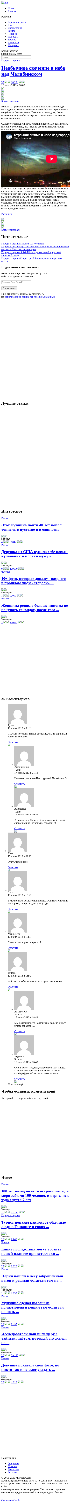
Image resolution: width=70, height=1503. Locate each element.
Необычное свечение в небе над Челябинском (33, 71)
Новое (11, 8)
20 (2, 1239)
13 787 (14, 1212)
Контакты (13, 1469)
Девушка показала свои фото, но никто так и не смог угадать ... (30, 1367)
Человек (12, 33)
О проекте (13, 1463)
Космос (12, 39)
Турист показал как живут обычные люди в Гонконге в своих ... (33, 1224)
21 (2, 1212)
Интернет (13, 45)
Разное (11, 30)
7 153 (14, 1293)
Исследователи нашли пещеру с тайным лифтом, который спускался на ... (34, 1338)
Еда (10, 25)
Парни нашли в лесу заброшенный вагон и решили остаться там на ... (32, 1278)
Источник (6, 214)
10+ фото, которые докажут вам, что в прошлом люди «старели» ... (33, 580)
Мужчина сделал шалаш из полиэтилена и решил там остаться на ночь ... (32, 1307)
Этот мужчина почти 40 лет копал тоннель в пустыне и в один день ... (32, 527)
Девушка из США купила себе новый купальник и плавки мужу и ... (34, 554)
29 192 (14, 1355)
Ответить (13, 742)
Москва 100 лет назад (32, 243)
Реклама (12, 1472)
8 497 (14, 1324)
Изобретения (15, 28)
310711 (13, 622)
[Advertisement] (25, 349)
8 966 (14, 1239)
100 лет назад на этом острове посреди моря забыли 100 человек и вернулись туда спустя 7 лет (35, 1195)
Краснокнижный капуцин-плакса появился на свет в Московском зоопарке (35, 248)
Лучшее (12, 11)
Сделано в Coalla (10, 1500)
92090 (13, 595)
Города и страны (17, 22)
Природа (13, 36)
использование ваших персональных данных (30, 296)
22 (2, 1324)
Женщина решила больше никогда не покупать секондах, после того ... (34, 607)
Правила (12, 1466)
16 (2, 1293)
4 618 (14, 1382)
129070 (14, 568)
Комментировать (10, 101)
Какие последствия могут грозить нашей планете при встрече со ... (31, 1251)
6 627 (14, 1266)
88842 (13, 542)
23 (2, 1266)
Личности (13, 42)
